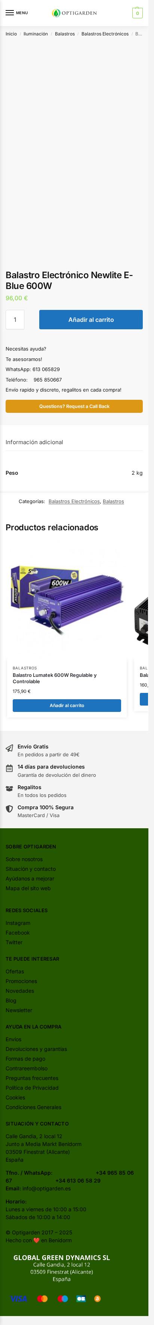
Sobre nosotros (24, 859)
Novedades (20, 991)
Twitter (14, 942)
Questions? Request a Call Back (74, 406)
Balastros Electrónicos (105, 34)
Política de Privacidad (32, 1087)
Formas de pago (25, 1058)
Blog (11, 1000)
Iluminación (36, 34)
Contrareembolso (26, 1068)
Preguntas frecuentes (32, 1078)
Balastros (65, 34)
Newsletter (19, 1010)
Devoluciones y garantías (36, 1049)
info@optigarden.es (46, 1188)
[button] (136, 13)
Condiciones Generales (33, 1107)
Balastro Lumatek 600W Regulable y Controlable (55, 678)
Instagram (18, 923)
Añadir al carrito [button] (67, 705)
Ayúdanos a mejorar (30, 878)
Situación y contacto (31, 869)
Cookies (15, 1097)
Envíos (13, 1039)
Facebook (18, 932)
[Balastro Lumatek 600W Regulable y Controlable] (67, 600)
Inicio (11, 34)
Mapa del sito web (28, 888)
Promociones (21, 981)
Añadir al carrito (91, 319)
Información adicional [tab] (34, 442)
